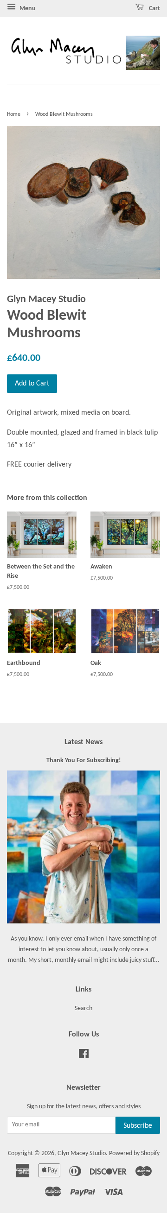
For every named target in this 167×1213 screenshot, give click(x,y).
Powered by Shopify (134, 1153)
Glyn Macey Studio (82, 1153)
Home (13, 114)
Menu (27, 8)
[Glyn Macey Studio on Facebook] (83, 1056)
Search (83, 1008)
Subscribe (137, 1126)
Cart (154, 8)
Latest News (83, 742)
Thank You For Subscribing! (83, 761)
